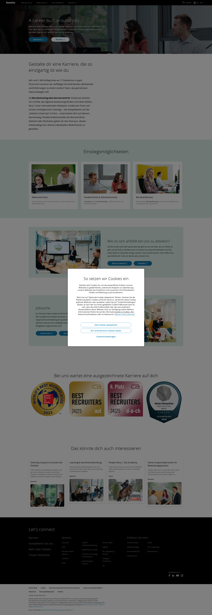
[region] (106, 307)
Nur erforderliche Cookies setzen (106, 330)
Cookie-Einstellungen (106, 336)
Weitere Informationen (124, 314)
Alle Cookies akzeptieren (106, 325)
